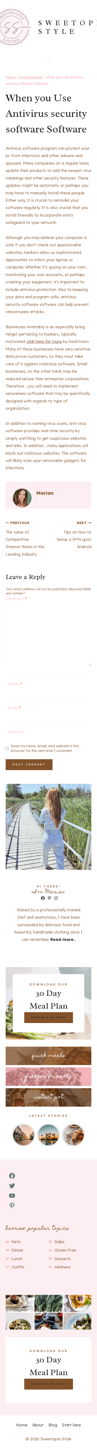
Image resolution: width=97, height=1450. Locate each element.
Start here (71, 1424)
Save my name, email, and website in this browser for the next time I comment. (45, 748)
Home (22, 1424)
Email (14, 707)
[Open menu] (48, 60)
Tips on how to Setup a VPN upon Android (74, 535)
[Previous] (15, 1135)
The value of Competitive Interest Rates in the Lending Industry (25, 539)
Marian (45, 493)
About (38, 1424)
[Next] (82, 1135)
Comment (16, 598)
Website (15, 731)
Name (15, 683)
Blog (52, 1424)
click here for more (44, 341)
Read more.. (62, 939)
